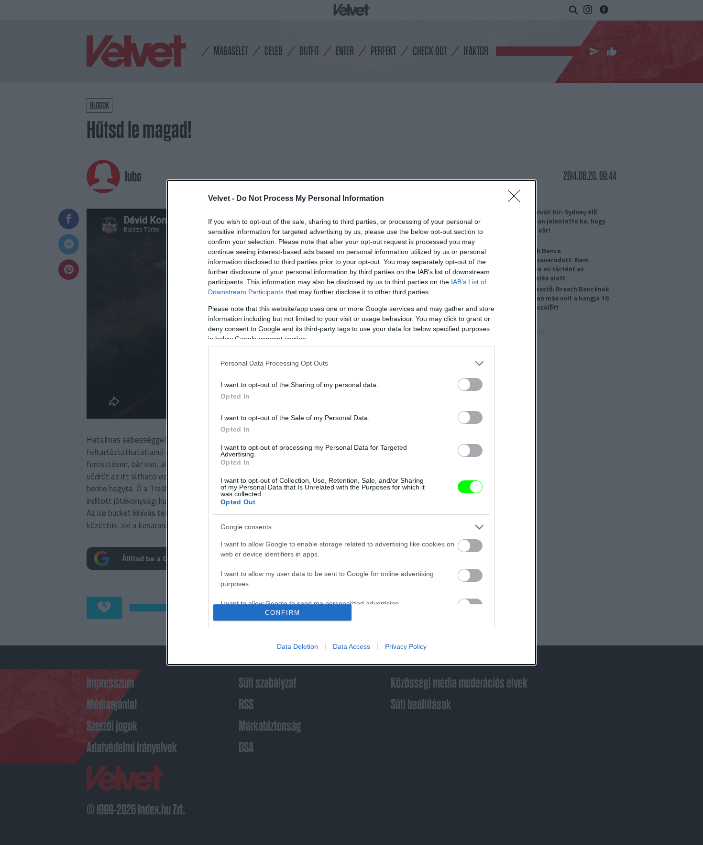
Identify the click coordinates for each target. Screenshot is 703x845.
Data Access (351, 646)
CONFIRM (282, 612)
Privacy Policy (406, 646)
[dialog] (351, 422)
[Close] (517, 199)
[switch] (470, 384)
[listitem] (351, 363)
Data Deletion (297, 646)
